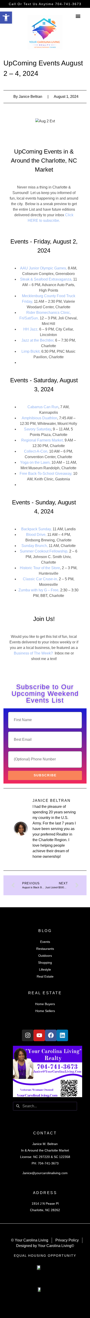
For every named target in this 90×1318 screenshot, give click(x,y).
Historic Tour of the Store (40, 568)
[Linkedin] (62, 1035)
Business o (23, 653)
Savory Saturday (37, 429)
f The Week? (42, 653)
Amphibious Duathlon (39, 418)
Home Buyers (45, 1004)
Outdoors (45, 955)
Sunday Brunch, (34, 546)
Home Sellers (45, 1011)
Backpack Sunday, (36, 529)
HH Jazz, (30, 329)
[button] (6, 18)
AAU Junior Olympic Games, (43, 268)
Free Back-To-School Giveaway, (46, 473)
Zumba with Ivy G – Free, (38, 590)
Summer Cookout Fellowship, (44, 551)
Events (45, 942)
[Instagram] (27, 1035)
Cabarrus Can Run (42, 407)
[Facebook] (51, 1035)
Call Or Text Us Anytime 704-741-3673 (45, 4)
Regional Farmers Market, (42, 440)
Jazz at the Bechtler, (37, 340)
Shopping (45, 962)
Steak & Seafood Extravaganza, (46, 279)
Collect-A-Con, (36, 451)
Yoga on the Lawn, (35, 462)
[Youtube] (39, 1035)
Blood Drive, (36, 535)
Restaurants (45, 949)
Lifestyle (45, 969)
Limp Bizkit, (30, 351)
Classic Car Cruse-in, (40, 579)
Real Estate (45, 976)
